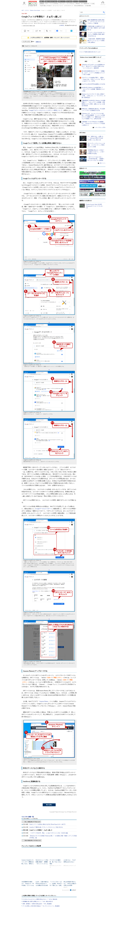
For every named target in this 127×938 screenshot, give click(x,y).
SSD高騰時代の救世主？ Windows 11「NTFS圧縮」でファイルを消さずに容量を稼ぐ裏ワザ (28, 885)
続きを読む (49, 804)
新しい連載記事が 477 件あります (32, 821)
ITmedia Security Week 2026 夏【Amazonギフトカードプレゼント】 (94, 206)
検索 (104, 12)
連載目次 (38, 42)
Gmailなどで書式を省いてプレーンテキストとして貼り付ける (46, 827)
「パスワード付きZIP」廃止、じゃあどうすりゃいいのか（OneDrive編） (49, 833)
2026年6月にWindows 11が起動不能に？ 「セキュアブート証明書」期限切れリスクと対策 (93, 89)
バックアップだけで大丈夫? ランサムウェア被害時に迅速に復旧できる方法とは (96, 34)
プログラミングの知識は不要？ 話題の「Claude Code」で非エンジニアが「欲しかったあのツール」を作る (93, 79)
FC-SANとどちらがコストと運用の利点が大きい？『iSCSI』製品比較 (40, 899)
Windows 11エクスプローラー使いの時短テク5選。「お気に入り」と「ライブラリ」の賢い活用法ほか (93, 95)
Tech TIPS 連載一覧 (28, 816)
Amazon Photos (43, 701)
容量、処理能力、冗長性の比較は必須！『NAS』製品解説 (37, 903)
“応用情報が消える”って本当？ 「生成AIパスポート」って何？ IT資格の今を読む (96, 151)
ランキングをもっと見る (99, 127)
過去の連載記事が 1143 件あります (33, 840)
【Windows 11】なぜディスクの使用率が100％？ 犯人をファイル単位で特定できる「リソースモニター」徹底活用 (93, 66)
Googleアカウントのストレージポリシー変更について (45, 110)
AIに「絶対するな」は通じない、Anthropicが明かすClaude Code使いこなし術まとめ (95, 138)
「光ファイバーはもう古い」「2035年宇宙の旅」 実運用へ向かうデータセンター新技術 (95, 158)
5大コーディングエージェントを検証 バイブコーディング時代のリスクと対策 (96, 145)
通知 (40, 30)
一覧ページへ (102, 163)
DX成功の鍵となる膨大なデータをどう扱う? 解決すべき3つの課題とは (96, 28)
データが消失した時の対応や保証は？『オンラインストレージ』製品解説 (41, 906)
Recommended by (66, 890)
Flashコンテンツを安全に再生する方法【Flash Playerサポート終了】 (47, 824)
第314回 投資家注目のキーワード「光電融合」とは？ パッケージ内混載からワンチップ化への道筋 (93, 72)
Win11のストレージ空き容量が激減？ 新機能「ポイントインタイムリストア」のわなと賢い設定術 (42, 863)
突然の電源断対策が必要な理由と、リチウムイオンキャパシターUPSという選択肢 (95, 21)
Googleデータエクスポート (43, 508)
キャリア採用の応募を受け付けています (90, 52)
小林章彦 (62, 25)
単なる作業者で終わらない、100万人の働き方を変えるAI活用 (70, 883)
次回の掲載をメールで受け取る (30, 818)
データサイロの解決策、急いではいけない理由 (56, 861)
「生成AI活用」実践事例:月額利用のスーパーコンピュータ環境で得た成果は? (96, 40)
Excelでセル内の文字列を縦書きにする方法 (93, 84)
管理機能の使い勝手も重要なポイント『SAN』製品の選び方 (38, 901)
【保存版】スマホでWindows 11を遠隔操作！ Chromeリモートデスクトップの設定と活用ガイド (93, 123)
